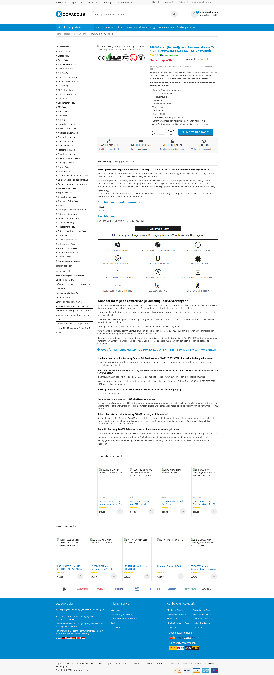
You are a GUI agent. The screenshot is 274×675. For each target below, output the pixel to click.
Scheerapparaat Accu (68, 239)
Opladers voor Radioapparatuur (73, 179)
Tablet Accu (69, 33)
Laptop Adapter (65, 51)
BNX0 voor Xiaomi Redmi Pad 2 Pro (173, 502)
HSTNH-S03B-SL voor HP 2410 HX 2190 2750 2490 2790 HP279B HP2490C (68, 567)
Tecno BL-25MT (63, 297)
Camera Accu (64, 98)
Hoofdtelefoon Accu (67, 141)
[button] (204, 13)
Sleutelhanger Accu (67, 197)
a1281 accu (149, 663)
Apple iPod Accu (65, 192)
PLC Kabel (62, 120)
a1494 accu (186, 663)
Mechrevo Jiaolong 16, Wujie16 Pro (72, 323)
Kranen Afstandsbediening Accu (73, 175)
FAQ (113, 623)
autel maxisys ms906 (204, 663)
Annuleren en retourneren (124, 618)
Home (99, 27)
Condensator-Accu (66, 102)
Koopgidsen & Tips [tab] (125, 161)
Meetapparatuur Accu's (69, 158)
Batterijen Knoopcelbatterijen (72, 209)
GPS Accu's (63, 107)
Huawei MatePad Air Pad (67, 293)
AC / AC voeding (65, 90)
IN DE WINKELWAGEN (197, 132)
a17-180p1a (61, 666)
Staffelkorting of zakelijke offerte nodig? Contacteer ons (181, 124)
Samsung (81, 33)
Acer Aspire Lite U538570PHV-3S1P (72, 306)
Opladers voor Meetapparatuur (73, 184)
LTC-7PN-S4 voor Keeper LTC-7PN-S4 (135, 567)
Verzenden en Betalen (175, 2)
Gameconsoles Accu (67, 188)
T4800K (100, 210)
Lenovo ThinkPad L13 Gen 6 (69, 301)
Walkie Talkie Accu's (67, 128)
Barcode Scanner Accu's (69, 94)
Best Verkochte (113, 27)
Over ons (115, 610)
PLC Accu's (63, 73)
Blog (152, 27)
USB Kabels (63, 235)
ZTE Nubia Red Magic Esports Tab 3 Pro (74, 310)
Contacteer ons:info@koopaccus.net (177, 27)
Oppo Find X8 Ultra (65, 279)
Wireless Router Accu (68, 132)
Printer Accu (63, 167)
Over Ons (156, 2)
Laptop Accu (63, 55)
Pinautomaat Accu (66, 154)
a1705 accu (173, 663)
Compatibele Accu (66, 137)
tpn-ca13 (161, 663)
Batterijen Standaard (68, 214)
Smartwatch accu (66, 68)
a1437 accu (136, 663)
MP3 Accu (62, 205)
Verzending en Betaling (122, 614)
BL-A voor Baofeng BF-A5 (169, 566)
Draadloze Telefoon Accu (69, 252)
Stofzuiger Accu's (66, 162)
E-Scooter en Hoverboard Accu (72, 231)
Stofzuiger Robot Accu (68, 201)
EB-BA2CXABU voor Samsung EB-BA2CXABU (101, 567)
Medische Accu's (65, 111)
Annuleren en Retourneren (202, 2)
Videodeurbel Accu (67, 244)
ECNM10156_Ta (164, 93)
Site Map (115, 627)
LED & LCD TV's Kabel (68, 81)
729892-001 (101, 663)
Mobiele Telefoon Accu (68, 64)
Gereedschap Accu (66, 124)
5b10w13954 (88, 663)
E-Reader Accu (64, 256)
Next (143, 45)
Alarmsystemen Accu (68, 248)
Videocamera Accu (66, 226)
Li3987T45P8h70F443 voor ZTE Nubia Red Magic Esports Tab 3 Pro (141, 503)
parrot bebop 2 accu (119, 663)
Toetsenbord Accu (66, 149)
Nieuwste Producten (136, 27)
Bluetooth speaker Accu (69, 77)
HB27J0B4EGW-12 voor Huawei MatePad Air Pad (110, 502)
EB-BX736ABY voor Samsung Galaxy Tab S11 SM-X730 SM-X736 (204, 503)
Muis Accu (63, 115)
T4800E (100, 206)
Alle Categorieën (71, 27)
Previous (99, 45)
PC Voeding (63, 85)
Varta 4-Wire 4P (63, 271)
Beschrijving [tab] (104, 161)
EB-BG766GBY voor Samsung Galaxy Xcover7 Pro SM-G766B (202, 567)
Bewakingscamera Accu (69, 261)
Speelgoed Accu (65, 145)
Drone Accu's (64, 171)
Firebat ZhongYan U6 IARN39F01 (71, 275)
